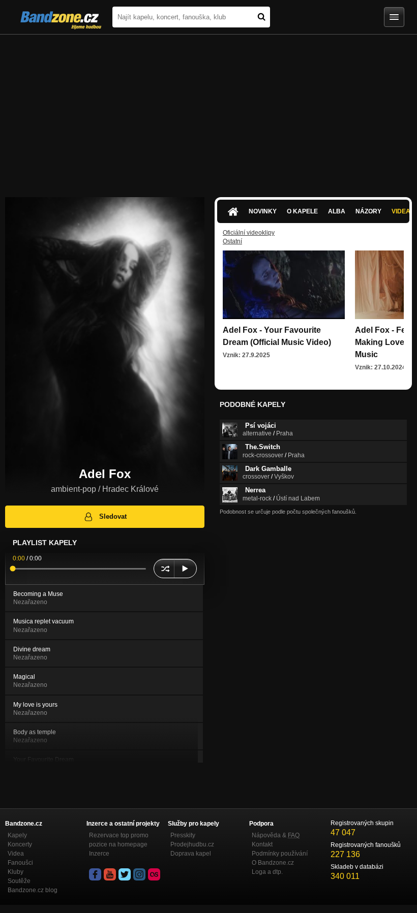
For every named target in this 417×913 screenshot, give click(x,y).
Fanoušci (20, 862)
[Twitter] (124, 874)
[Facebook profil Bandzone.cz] (95, 874)
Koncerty (20, 844)
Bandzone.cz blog (32, 890)
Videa (16, 853)
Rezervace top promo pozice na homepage (118, 840)
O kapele (302, 211)
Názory (368, 211)
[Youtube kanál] (110, 874)
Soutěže (19, 881)
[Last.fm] (154, 874)
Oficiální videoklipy (249, 232)
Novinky (263, 211)
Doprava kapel (190, 853)
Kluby (15, 871)
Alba (336, 211)
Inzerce (99, 853)
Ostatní (232, 241)
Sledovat (113, 516)
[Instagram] (139, 874)
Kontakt (262, 844)
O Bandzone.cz (273, 862)
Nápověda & (276, 835)
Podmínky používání (280, 853)
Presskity (182, 835)
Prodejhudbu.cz (192, 844)
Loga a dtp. (267, 871)
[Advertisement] (208, 111)
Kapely (17, 835)
